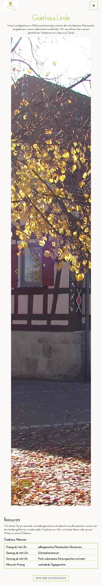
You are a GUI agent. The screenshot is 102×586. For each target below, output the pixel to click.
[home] (10, 6)
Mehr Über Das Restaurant (51, 578)
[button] (94, 5)
